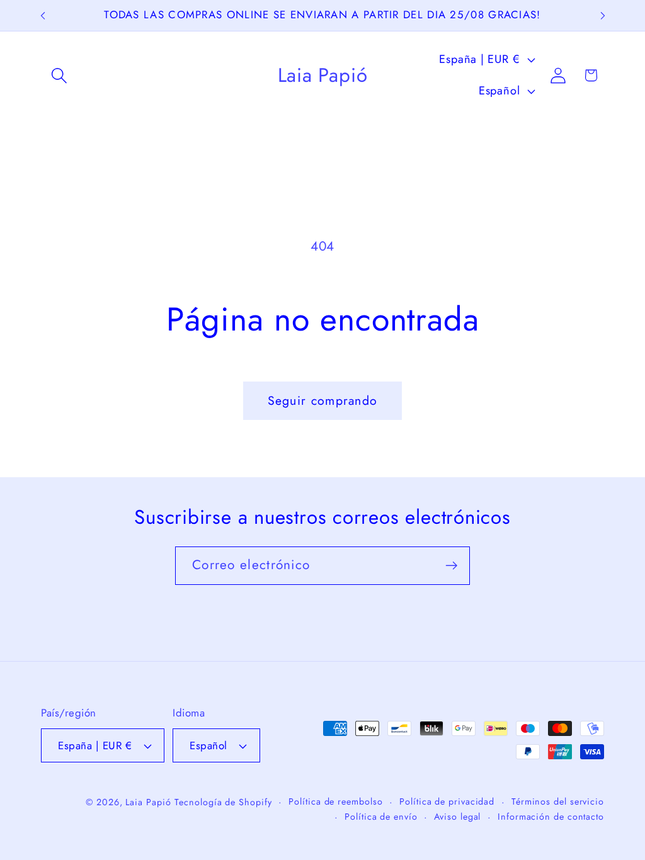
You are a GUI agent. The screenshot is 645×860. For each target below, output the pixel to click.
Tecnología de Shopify (222, 802)
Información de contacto (551, 816)
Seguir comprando (323, 400)
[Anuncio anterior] (43, 15)
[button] (59, 75)
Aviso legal (457, 816)
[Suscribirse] (451, 565)
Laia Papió (148, 802)
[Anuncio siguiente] (603, 15)
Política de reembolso (335, 801)
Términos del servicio (557, 801)
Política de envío (381, 816)
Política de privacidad (446, 801)
